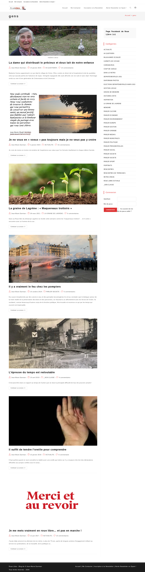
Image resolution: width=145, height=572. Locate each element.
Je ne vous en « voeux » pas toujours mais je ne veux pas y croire (52, 139)
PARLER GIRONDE (110, 130)
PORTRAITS (108, 165)
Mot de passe (108, 204)
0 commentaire (63, 455)
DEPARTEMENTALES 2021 (113, 76)
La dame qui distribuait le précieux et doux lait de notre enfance (51, 62)
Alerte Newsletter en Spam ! (47, 1)
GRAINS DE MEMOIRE (111, 92)
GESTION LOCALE (110, 88)
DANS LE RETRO (109, 73)
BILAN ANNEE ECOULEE (112, 57)
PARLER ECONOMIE (111, 115)
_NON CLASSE (49, 377)
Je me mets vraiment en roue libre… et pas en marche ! (45, 530)
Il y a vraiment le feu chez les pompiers (35, 286)
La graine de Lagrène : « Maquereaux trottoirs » (40, 208)
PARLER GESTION (110, 127)
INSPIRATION (108, 100)
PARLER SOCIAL (109, 150)
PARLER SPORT (109, 161)
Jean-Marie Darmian (18, 68)
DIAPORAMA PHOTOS (111, 80)
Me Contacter (18, 1)
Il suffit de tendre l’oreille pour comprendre (37, 449)
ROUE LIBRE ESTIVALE (112, 181)
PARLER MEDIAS (109, 134)
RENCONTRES (109, 169)
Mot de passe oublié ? (124, 211)
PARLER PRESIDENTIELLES (113, 146)
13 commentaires (67, 68)
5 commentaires (69, 291)
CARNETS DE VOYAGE (112, 61)
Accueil (11, 1)
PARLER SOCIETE (52, 291)
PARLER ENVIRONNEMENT (113, 119)
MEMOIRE (107, 107)
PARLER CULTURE (110, 111)
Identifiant (107, 199)
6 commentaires (73, 213)
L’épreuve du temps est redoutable (32, 372)
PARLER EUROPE (110, 123)
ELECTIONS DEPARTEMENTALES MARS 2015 (119, 84)
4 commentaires (64, 377)
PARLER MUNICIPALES (112, 138)
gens (134, 15)
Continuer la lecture (19, 84)
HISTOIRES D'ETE (110, 96)
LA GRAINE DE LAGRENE (53, 213)
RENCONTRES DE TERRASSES (114, 173)
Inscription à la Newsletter (31, 1)
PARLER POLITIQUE (111, 142)
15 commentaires (64, 145)
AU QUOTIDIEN (51, 68)
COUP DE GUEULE (110, 69)
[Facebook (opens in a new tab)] (135, 8)
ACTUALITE (49, 145)
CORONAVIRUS (109, 65)
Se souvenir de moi (126, 209)
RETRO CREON (109, 177)
